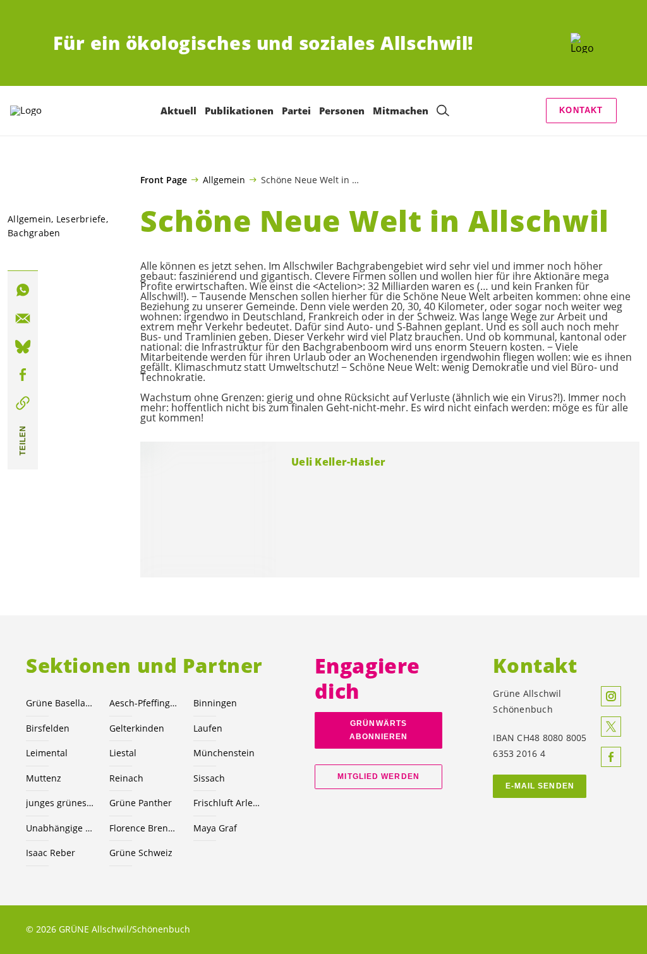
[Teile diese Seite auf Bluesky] (22, 346)
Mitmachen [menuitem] (400, 110)
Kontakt (581, 110)
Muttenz (43, 778)
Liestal (122, 753)
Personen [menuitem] (342, 110)
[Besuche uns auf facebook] (611, 757)
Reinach (126, 778)
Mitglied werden (378, 776)
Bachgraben (34, 233)
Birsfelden (48, 728)
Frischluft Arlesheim (227, 803)
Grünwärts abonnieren (378, 730)
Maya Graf (215, 828)
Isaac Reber (50, 853)
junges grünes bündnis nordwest (60, 803)
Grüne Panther (140, 803)
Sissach (209, 778)
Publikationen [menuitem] (239, 110)
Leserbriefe (81, 219)
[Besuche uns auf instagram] (611, 696)
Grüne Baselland (60, 703)
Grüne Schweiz (140, 853)
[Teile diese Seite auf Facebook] (22, 374)
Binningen (215, 703)
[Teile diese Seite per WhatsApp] (22, 290)
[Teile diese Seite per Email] (22, 318)
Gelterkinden (136, 728)
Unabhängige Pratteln (60, 828)
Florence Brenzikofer (143, 828)
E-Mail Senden (539, 786)
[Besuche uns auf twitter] (611, 726)
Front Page (163, 180)
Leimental (47, 753)
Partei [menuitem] (296, 110)
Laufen (207, 728)
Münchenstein (224, 753)
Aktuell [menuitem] (178, 110)
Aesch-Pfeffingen (143, 703)
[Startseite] (582, 43)
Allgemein (224, 179)
